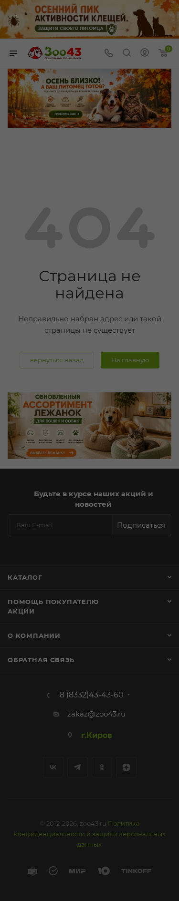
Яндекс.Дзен (126, 767)
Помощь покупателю (53, 601)
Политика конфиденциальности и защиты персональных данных (90, 833)
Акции (21, 611)
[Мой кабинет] (144, 53)
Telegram (77, 767)
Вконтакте (53, 767)
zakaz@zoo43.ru (96, 713)
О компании (34, 635)
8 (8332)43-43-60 (92, 695)
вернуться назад (57, 360)
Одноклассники (102, 767)
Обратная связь (41, 660)
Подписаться (141, 525)
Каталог (25, 577)
